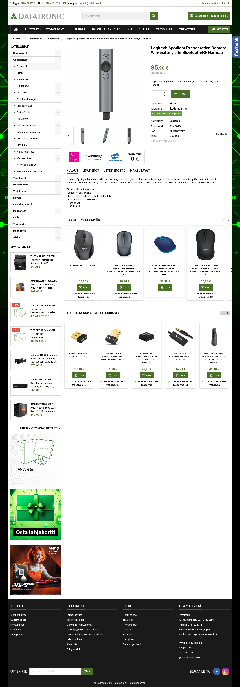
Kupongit (128, 634)
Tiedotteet (187, 29)
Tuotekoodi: (157, 126)
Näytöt (17, 197)
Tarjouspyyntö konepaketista (82, 629)
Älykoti (17, 237)
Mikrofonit (22, 92)
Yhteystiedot (73, 649)
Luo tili (225, 3)
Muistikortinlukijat (26, 99)
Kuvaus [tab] (72, 170)
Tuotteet (32, 29)
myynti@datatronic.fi (90, 3)
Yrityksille (164, 29)
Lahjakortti (219, 29)
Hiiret (20, 72)
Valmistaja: (157, 121)
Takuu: (154, 136)
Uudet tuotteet (18, 619)
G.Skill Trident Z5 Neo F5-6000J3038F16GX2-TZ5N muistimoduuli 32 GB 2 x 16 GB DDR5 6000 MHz (44, 355)
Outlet (144, 29)
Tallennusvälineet (26, 125)
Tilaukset (128, 619)
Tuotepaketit (20, 224)
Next (227, 313)
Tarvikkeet (19, 178)
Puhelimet (19, 230)
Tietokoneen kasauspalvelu (44, 305)
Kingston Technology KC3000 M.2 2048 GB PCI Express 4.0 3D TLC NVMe (44, 379)
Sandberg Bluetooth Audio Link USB (179, 356)
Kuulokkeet (23, 86)
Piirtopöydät (23, 112)
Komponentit (20, 53)
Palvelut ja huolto (106, 29)
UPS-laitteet (23, 145)
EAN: (153, 131)
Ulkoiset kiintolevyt (27, 138)
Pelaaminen (20, 184)
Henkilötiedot (130, 615)
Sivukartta (72, 644)
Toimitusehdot (74, 615)
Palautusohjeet (74, 639)
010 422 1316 (53, 3)
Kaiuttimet (22, 79)
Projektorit (22, 118)
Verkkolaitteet (24, 158)
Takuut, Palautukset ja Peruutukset (85, 634)
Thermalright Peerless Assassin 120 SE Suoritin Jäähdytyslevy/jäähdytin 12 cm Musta (44, 256)
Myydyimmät (55, 29)
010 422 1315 (28, 3)
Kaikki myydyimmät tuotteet (40, 428)
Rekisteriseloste (75, 619)
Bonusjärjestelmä (132, 644)
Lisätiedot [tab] (90, 170)
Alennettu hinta (18, 615)
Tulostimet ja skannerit (29, 132)
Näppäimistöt (24, 105)
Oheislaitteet (20, 59)
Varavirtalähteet (25, 151)
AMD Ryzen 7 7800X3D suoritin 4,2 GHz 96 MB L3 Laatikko (44, 281)
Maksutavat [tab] (140, 170)
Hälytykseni (129, 639)
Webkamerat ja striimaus (30, 171)
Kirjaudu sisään (210, 3)
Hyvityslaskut (130, 624)
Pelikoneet (19, 211)
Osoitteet (128, 629)
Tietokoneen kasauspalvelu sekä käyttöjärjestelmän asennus (44, 330)
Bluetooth (22, 66)
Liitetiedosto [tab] (115, 170)
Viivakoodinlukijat (26, 164)
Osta (180, 94)
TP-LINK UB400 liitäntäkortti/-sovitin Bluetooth (112, 356)
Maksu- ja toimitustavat (79, 624)
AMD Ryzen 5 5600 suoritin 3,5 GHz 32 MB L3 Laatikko (44, 404)
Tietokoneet (20, 191)
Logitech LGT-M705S (82, 265)
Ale (129, 29)
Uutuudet (78, 29)
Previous (222, 313)
